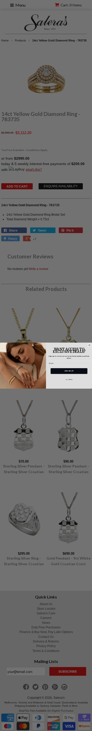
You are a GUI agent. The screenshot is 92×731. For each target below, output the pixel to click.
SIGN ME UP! (69, 371)
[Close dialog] (89, 345)
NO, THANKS (69, 379)
